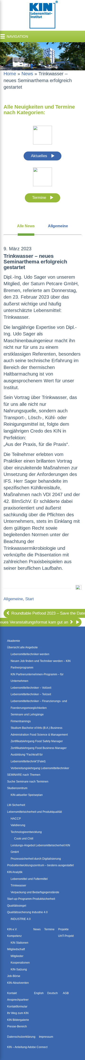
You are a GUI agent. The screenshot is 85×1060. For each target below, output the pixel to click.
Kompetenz (14, 936)
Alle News (26, 226)
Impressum (46, 1036)
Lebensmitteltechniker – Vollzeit (31, 687)
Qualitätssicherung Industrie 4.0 (27, 912)
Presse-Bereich (17, 1026)
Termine (39, 197)
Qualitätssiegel (16, 905)
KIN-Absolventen (18, 982)
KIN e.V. (12, 929)
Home (10, 73)
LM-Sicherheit (16, 805)
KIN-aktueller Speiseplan (27, 795)
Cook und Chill (23, 838)
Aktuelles (39, 156)
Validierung (18, 825)
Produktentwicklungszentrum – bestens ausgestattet (40, 865)
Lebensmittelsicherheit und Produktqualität (34, 811)
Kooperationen (20, 962)
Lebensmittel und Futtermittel (29, 879)
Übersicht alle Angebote (22, 647)
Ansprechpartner (18, 999)
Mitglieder (17, 956)
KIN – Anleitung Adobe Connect (27, 1047)
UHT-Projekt (66, 936)
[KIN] (42, 15)
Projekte (63, 929)
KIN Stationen (19, 942)
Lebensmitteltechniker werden (30, 654)
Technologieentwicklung (26, 832)
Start (29, 599)
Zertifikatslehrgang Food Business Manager (39, 748)
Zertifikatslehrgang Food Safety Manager (37, 741)
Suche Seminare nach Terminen (27, 781)
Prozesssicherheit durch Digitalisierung (36, 858)
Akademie (13, 640)
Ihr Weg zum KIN (18, 1013)
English (39, 993)
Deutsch (52, 993)
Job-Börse (13, 976)
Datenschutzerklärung (21, 1036)
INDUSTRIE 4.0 (21, 919)
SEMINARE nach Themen (23, 774)
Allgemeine (58, 226)
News (27, 73)
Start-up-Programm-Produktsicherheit (31, 898)
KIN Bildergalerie (18, 1020)
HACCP (16, 818)
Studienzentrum (17, 788)
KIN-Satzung (19, 969)
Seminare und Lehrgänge (27, 714)
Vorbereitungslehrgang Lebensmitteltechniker (40, 768)
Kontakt (12, 993)
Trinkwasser (18, 885)
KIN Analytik (14, 872)
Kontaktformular (17, 1006)
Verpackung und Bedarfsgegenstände (35, 892)
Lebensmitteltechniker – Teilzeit (31, 694)
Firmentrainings (21, 721)
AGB (66, 993)
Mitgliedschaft (16, 949)
